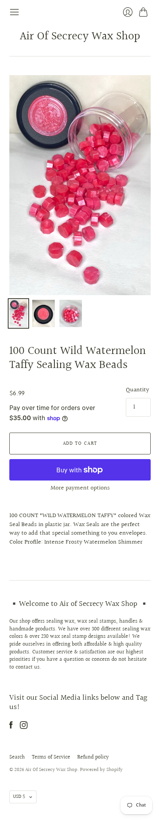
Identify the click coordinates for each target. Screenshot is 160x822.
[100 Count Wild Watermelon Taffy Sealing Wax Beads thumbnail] (18, 313)
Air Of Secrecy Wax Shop (80, 36)
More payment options (80, 488)
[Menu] (14, 12)
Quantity (137, 390)
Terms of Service (51, 757)
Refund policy (93, 757)
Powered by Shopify (101, 770)
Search (17, 757)
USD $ (19, 797)
